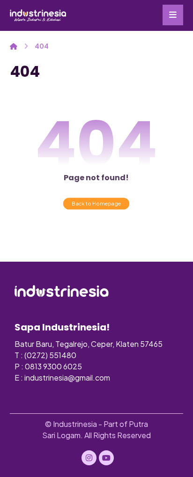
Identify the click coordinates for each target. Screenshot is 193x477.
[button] (173, 15)
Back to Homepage (96, 203)
